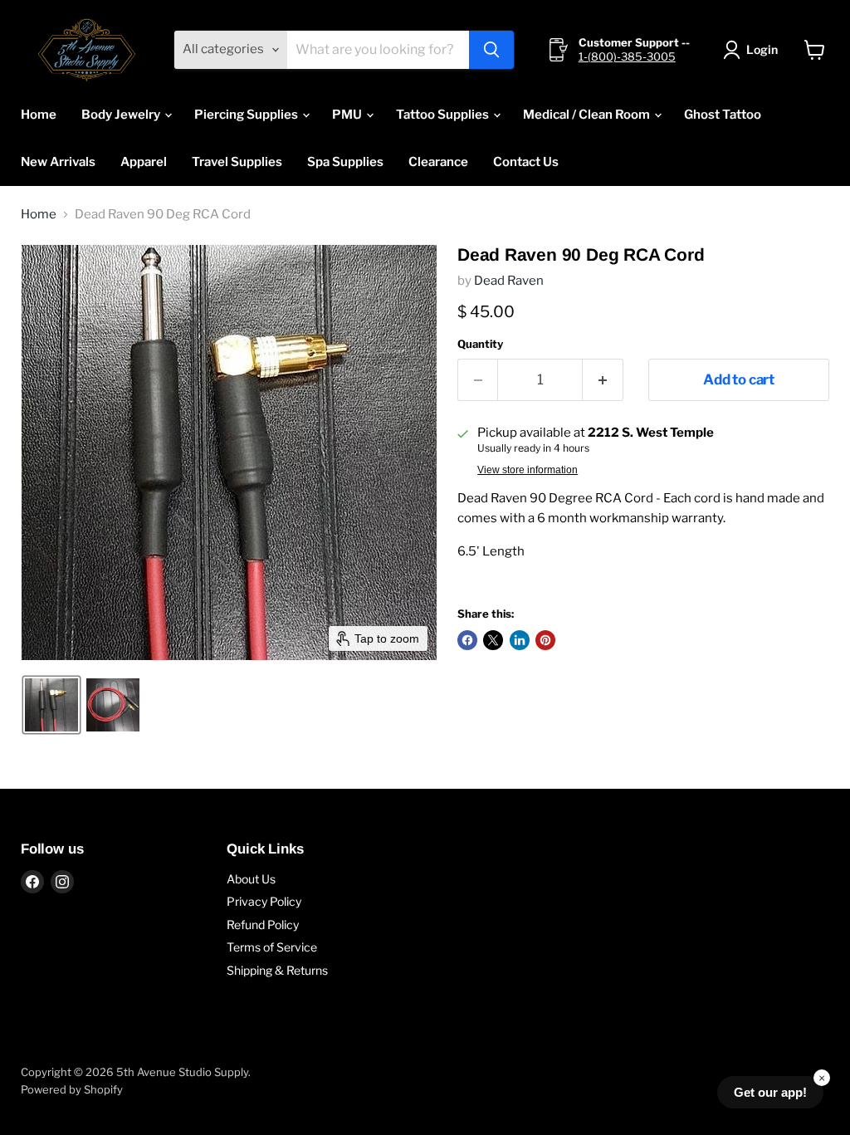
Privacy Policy (264, 901)
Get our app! (770, 1092)
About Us (251, 879)
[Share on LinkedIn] (520, 640)
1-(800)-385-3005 (627, 56)
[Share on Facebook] (467, 640)
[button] (753, 50)
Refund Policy (263, 924)
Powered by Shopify (72, 1089)
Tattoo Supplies (443, 114)
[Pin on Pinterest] (545, 640)
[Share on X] (493, 640)
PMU (348, 114)
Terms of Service (272, 947)
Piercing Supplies (247, 114)
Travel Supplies (237, 161)
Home (38, 114)
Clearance (438, 161)
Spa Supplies (345, 161)
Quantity (480, 344)
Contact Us (526, 161)
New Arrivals (58, 161)
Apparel (143, 161)
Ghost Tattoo (722, 114)
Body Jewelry (122, 114)
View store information (527, 470)
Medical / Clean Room (587, 114)
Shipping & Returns (277, 970)
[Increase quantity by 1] (603, 380)
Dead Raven (509, 280)
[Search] (491, 50)
